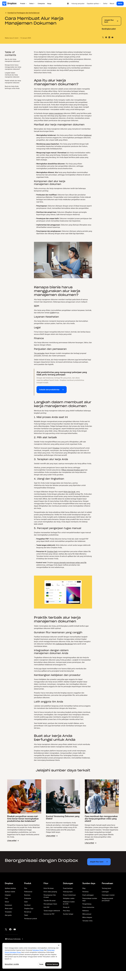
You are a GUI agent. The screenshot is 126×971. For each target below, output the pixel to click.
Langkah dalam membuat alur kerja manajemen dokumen (12, 75)
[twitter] (103, 37)
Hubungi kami (68, 891)
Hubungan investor (108, 895)
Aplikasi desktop (10, 888)
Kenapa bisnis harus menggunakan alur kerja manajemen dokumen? (13, 67)
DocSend (27, 905)
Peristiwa (85, 891)
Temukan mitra (87, 921)
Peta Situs (66, 910)
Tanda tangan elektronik (52, 910)
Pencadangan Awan (50, 904)
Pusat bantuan (68, 888)
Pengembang (86, 904)
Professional (28, 891)
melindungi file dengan (64, 644)
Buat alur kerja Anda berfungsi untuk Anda (12, 87)
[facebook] (106, 37)
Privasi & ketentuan (69, 895)
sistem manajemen (56, 113)
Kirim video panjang (50, 891)
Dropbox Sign (28, 908)
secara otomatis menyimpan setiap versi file (70, 563)
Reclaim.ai (27, 912)
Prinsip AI (66, 907)
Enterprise (27, 898)
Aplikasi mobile (10, 891)
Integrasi (8, 895)
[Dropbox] (10, 4)
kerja (39, 100)
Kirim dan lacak (69, 492)
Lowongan (105, 891)
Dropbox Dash (52, 551)
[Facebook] (10, 929)
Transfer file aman (50, 900)
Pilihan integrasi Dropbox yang (72, 470)
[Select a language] (68, 4)
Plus (25, 888)
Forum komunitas (88, 907)
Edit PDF (47, 907)
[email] (112, 37)
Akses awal (8, 908)
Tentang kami (106, 888)
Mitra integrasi (87, 917)
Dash (26, 902)
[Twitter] (6, 929)
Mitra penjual (86, 914)
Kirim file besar (49, 888)
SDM (52, 313)
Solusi (7, 902)
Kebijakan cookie (68, 898)
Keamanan (8, 905)
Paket (26, 915)
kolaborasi (88, 135)
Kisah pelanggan (88, 895)
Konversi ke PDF (49, 914)
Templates (8, 912)
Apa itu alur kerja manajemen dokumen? (12, 60)
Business (27, 895)
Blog (83, 888)
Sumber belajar (68, 914)
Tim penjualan (39, 353)
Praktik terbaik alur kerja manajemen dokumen (13, 81)
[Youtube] (14, 929)
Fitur (6, 898)
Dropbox (56, 448)
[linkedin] (109, 37)
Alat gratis (8, 915)
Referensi (85, 910)
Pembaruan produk (30, 918)
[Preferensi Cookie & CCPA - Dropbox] (31, 956)
